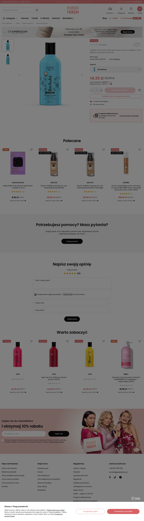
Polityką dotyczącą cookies (56, 510)
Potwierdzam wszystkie (123, 511)
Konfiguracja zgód (90, 511)
